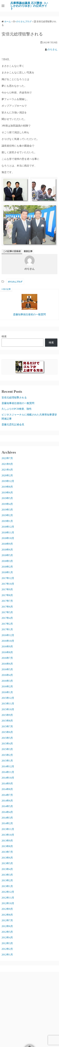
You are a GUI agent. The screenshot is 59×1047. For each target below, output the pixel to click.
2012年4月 (7, 937)
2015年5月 (7, 738)
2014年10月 (8, 777)
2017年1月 (7, 629)
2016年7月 (7, 658)
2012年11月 (8, 897)
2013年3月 (7, 874)
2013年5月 (7, 863)
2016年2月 (7, 686)
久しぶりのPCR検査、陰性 (17, 408)
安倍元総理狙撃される (14, 397)
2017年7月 (7, 601)
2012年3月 (7, 943)
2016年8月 (7, 652)
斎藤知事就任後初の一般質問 (18, 403)
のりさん (52, 49)
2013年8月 (7, 846)
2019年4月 (7, 504)
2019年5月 (7, 498)
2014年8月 (7, 789)
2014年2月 (7, 823)
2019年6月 (7, 492)
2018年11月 (8, 532)
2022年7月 (7, 458)
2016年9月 (7, 646)
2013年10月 (8, 834)
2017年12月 (8, 578)
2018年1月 (7, 572)
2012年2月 (7, 949)
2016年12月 (8, 635)
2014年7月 (7, 795)
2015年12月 (8, 698)
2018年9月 (7, 543)
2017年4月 (7, 618)
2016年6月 (7, 663)
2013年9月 (7, 840)
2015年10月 (8, 709)
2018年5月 (7, 555)
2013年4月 (7, 869)
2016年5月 (7, 669)
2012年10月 (8, 903)
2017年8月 (7, 595)
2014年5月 (7, 806)
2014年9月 (7, 783)
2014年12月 (8, 766)
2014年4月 (7, 812)
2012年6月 (7, 926)
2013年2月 (7, 880)
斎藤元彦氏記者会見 (13, 424)
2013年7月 (7, 852)
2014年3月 (7, 817)
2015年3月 (7, 749)
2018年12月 (8, 526)
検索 (4, 336)
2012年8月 (7, 914)
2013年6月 (7, 857)
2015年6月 (7, 732)
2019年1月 (7, 521)
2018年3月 (7, 561)
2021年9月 (7, 464)
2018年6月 (7, 549)
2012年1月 (7, 954)
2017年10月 (8, 583)
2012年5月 (7, 932)
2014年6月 (7, 800)
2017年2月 (7, 623)
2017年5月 (7, 612)
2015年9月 (7, 715)
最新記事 (28, 251)
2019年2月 (7, 515)
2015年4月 (7, 743)
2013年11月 (8, 829)
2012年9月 (7, 909)
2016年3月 (7, 680)
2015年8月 (7, 720)
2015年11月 (8, 703)
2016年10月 (8, 641)
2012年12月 (8, 892)
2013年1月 (7, 886)
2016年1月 (7, 692)
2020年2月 (7, 475)
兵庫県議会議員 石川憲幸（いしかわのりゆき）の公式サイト (29, 5)
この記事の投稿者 (12, 251)
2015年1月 (7, 760)
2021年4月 (7, 469)
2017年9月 (7, 589)
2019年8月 (7, 486)
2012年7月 (7, 920)
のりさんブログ (15, 281)
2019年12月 (8, 481)
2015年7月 (7, 726)
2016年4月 (7, 675)
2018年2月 (7, 566)
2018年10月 (8, 538)
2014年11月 (8, 772)
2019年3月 (7, 509)
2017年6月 (7, 606)
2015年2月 (7, 755)
